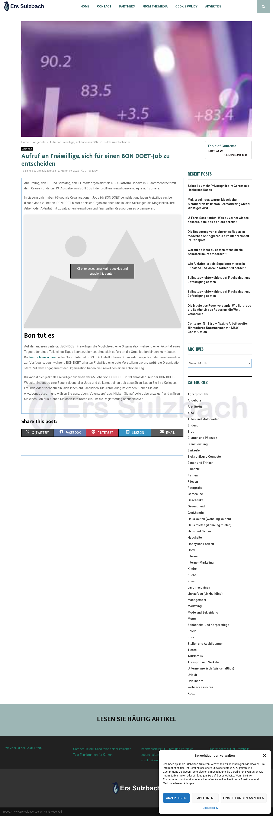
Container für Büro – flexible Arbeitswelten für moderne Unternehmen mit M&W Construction (218, 328)
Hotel (191, 550)
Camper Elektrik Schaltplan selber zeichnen (102, 749)
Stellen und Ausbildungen (205, 643)
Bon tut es (216, 150)
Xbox (191, 693)
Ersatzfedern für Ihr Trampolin (229, 749)
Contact (104, 6)
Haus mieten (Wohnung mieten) (209, 525)
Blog (191, 431)
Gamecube (195, 494)
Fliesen (193, 481)
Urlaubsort (195, 681)
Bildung (193, 425)
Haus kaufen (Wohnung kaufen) (209, 519)
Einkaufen (194, 450)
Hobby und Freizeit (201, 544)
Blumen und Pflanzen (202, 437)
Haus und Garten (199, 531)
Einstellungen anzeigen (243, 798)
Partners (127, 6)
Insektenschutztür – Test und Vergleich (167, 749)
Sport (191, 637)
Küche (192, 575)
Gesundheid (196, 506)
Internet (193, 556)
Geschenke (195, 500)
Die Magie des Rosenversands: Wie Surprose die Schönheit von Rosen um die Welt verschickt (219, 310)
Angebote (27, 149)
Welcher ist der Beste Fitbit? (23, 748)
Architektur (195, 406)
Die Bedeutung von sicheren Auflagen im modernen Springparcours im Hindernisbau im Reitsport (218, 236)
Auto (191, 413)
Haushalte (195, 537)
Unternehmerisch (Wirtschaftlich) (211, 668)
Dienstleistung (198, 444)
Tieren (192, 650)
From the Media (155, 6)
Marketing (195, 606)
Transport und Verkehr (203, 662)
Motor (192, 618)
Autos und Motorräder (203, 419)
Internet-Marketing (201, 562)
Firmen (193, 475)
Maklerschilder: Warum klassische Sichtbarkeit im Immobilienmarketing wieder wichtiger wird (219, 204)
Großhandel (196, 512)
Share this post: (238, 155)
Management (197, 600)
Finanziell (194, 469)
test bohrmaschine (42, 357)
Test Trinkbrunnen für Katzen (93, 754)
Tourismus (195, 656)
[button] (264, 755)
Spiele (192, 631)
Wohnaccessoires (200, 687)
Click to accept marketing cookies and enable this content (102, 271)
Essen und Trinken (200, 462)
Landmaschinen (199, 587)
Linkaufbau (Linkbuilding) (205, 593)
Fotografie (195, 487)
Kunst (192, 581)
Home (85, 6)
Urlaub (192, 675)
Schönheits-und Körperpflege (208, 625)
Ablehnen (205, 798)
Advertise (213, 6)
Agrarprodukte (198, 394)
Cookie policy (210, 807)
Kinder (192, 568)
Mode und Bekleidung (203, 612)
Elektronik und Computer (205, 456)
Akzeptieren (176, 798)
